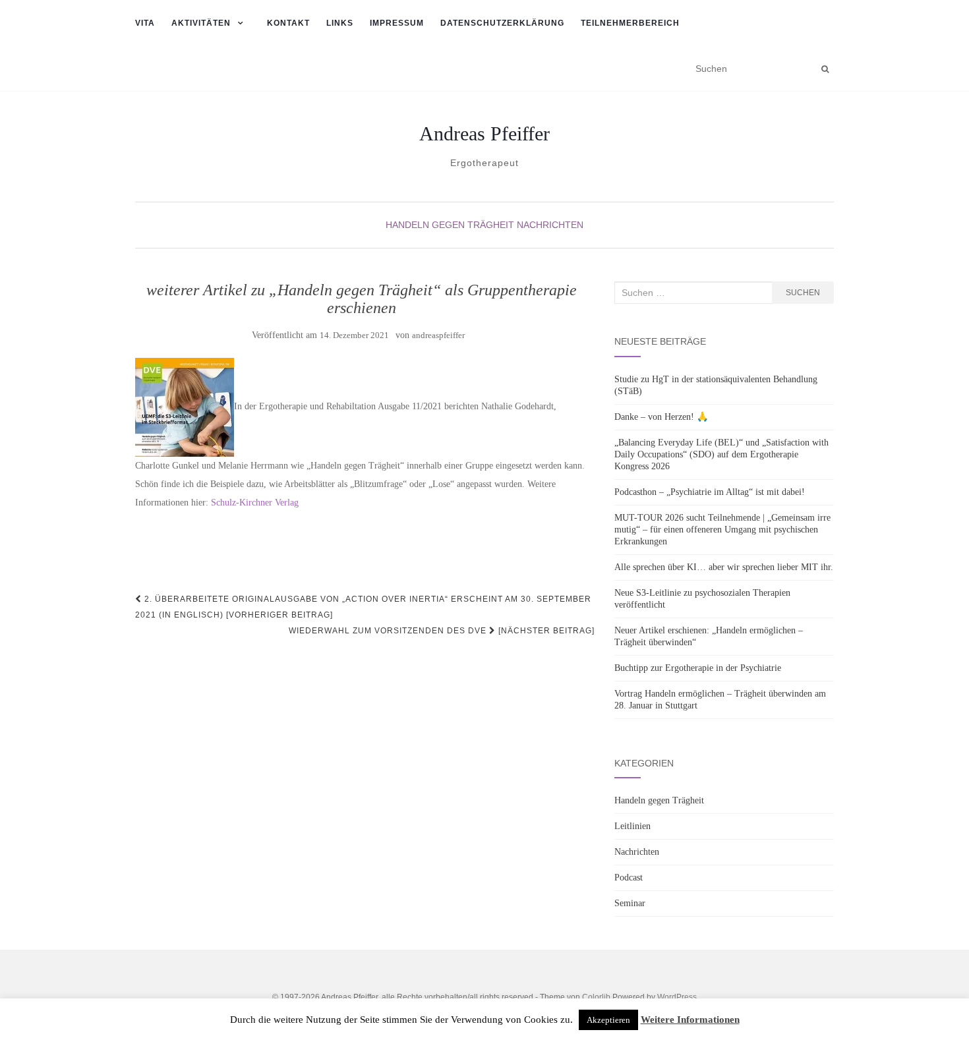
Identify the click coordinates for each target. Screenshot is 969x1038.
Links (339, 23)
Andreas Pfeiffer (484, 134)
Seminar (629, 903)
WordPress (677, 997)
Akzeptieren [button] (608, 1020)
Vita (145, 23)
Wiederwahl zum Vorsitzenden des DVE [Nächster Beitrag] (442, 630)
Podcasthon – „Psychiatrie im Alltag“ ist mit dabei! (709, 492)
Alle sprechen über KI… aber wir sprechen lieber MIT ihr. (723, 567)
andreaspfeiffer (438, 335)
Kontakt (288, 23)
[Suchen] (825, 69)
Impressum (397, 23)
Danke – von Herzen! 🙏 (661, 417)
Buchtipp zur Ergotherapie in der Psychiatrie (697, 668)
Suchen (803, 292)
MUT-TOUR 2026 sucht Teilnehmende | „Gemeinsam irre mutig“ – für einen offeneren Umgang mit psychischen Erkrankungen (722, 529)
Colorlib (596, 997)
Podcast (628, 877)
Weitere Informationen (690, 1019)
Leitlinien (632, 826)
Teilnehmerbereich (630, 23)
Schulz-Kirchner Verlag (255, 502)
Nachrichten (550, 224)
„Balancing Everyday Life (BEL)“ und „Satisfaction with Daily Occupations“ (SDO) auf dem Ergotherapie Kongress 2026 (721, 454)
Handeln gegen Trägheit (450, 224)
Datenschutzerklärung (502, 23)
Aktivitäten (201, 23)
